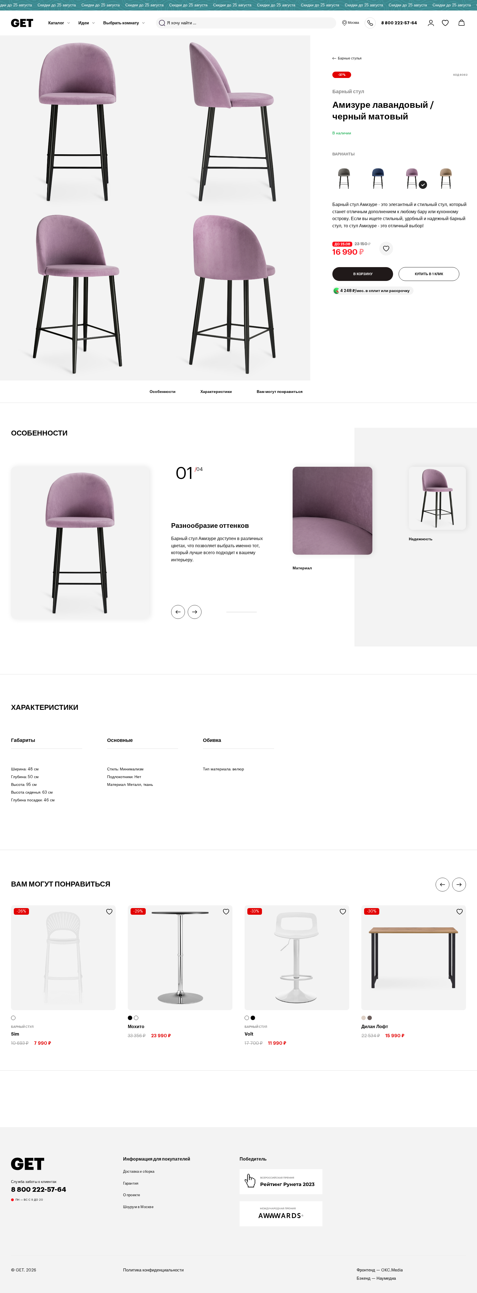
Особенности (163, 391)
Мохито (136, 1027)
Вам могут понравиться (280, 391)
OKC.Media (392, 1270)
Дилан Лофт (374, 1027)
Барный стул (22, 1026)
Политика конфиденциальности (153, 1270)
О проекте (131, 1195)
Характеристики (216, 391)
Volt (249, 1034)
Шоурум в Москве (138, 1207)
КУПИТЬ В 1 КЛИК (429, 274)
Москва (353, 22)
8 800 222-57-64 (399, 23)
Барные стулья (350, 58)
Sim (15, 1034)
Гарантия (131, 1183)
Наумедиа (386, 1278)
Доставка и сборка (139, 1171)
